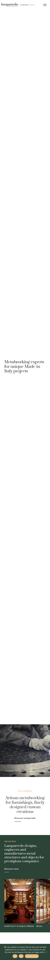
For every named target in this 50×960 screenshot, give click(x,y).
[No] (47, 952)
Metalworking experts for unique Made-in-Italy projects (24, 366)
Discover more (11, 868)
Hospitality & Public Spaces (19, 926)
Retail (39, 926)
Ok (15, 956)
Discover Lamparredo (25, 818)
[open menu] (45, 5)
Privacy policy (31, 956)
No (21, 956)
